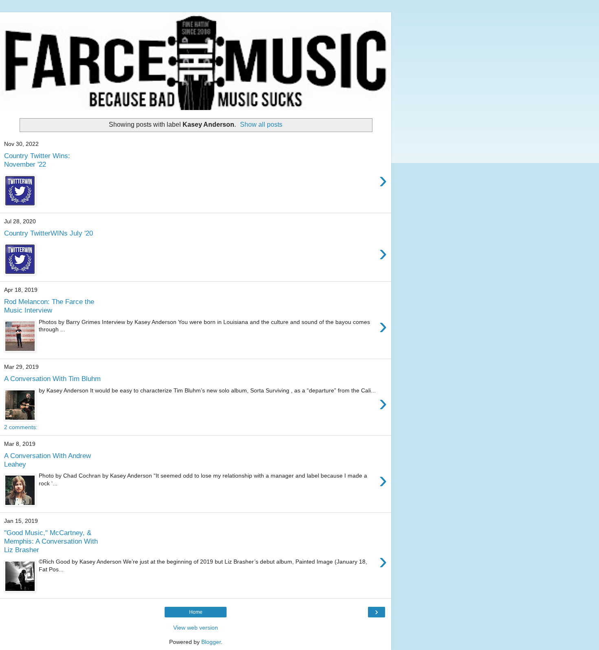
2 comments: (20, 427)
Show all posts (261, 124)
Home (196, 612)
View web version (195, 627)
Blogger (211, 642)
